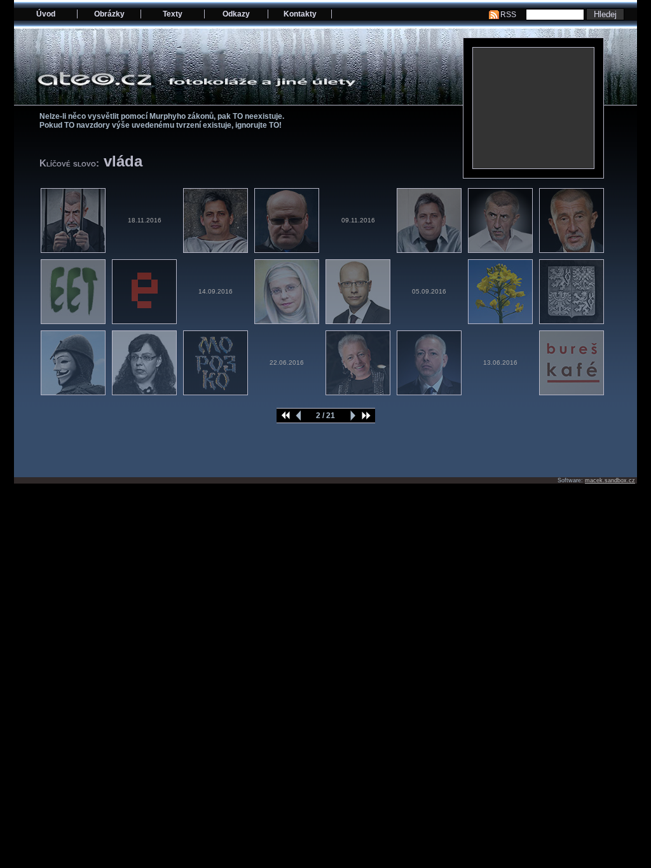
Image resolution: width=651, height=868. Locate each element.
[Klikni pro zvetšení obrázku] (533, 108)
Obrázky (109, 14)
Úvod (45, 14)
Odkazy (236, 14)
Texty (172, 14)
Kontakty (300, 14)
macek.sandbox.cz (610, 480)
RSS (508, 14)
